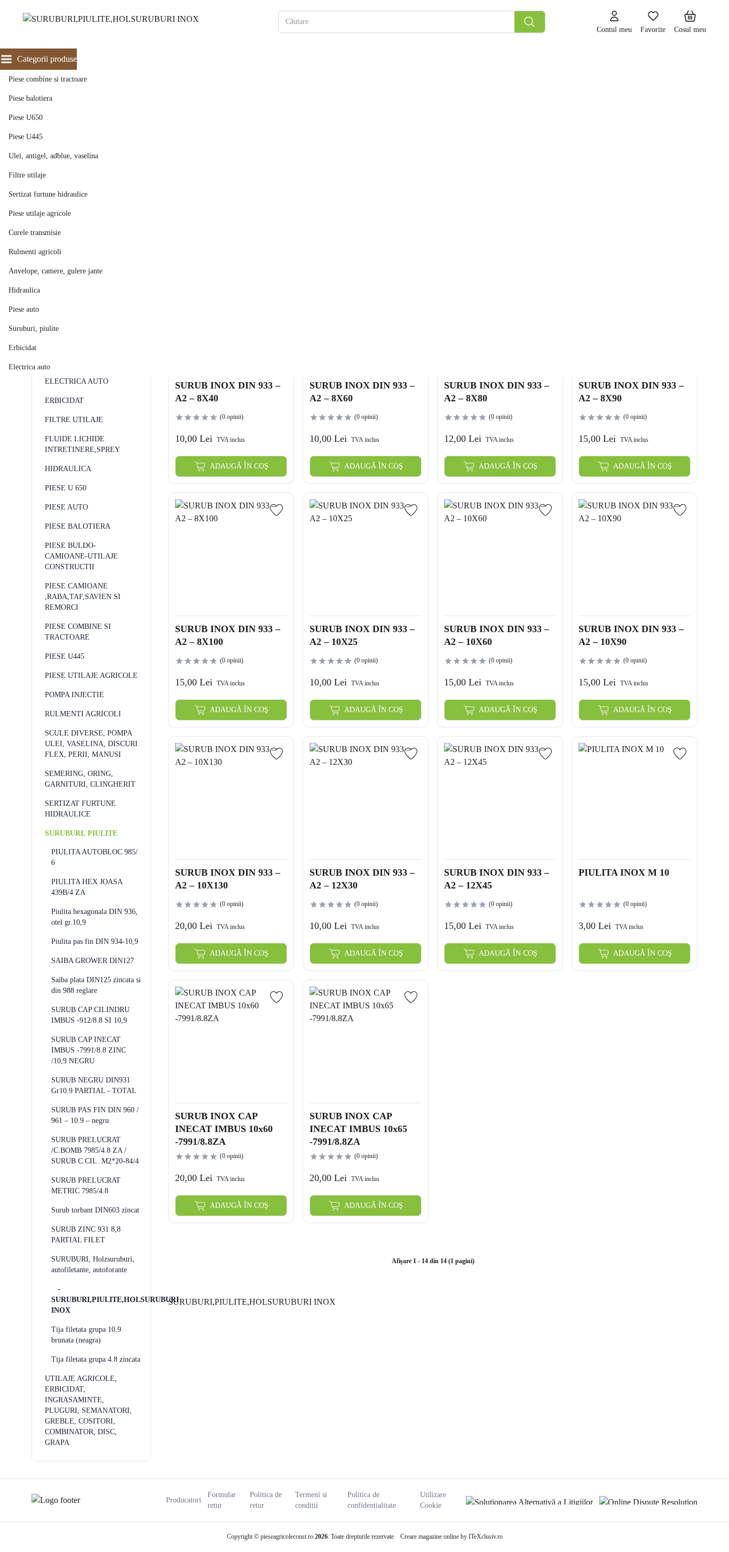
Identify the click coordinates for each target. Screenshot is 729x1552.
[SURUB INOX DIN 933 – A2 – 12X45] (500, 799)
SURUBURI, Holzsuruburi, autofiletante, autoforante (92, 1264)
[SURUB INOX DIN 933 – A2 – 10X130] (231, 799)
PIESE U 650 (65, 488)
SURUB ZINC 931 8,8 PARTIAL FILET (86, 1234)
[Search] (529, 22)
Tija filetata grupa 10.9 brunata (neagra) (86, 1334)
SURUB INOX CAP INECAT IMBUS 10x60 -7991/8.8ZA (224, 1128)
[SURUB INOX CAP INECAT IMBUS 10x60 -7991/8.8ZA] (231, 1042)
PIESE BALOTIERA (77, 526)
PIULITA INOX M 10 (624, 872)
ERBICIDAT (64, 401)
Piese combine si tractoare (48, 79)
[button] (690, 22)
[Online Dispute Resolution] (648, 1500)
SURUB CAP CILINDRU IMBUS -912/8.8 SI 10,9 (90, 1015)
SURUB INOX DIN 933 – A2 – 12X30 (362, 879)
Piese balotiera (30, 98)
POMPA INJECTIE (74, 695)
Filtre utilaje (27, 175)
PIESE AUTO (66, 507)
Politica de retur (266, 1500)
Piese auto (24, 309)
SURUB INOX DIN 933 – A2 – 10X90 (631, 635)
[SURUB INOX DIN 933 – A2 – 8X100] (231, 555)
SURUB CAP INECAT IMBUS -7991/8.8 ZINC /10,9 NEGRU (88, 1050)
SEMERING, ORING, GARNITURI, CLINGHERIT (90, 779)
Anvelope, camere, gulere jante (55, 271)
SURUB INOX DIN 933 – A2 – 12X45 (496, 879)
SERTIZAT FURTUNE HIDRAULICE (80, 808)
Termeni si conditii (311, 1500)
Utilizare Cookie (433, 1500)
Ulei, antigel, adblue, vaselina (53, 156)
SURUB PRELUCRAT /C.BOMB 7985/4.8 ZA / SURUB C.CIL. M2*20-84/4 (95, 1150)
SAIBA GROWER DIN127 (92, 961)
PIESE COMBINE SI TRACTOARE (78, 632)
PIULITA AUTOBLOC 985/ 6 (94, 857)
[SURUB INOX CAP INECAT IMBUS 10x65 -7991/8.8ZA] (366, 1042)
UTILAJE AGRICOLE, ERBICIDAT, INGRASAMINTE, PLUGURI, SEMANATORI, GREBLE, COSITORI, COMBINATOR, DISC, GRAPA (88, 1410)
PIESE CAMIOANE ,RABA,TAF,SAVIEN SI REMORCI (83, 596)
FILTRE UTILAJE (74, 420)
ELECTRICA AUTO (76, 381)
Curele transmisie (35, 233)
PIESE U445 (64, 656)
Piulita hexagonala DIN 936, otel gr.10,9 (94, 917)
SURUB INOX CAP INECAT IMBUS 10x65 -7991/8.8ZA (358, 1128)
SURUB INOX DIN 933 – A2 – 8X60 (362, 391)
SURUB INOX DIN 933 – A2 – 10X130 (227, 879)
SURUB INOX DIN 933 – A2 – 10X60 (496, 635)
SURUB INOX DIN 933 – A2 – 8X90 (631, 391)
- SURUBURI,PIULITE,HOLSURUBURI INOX (96, 1299)
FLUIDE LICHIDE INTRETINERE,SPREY (82, 444)
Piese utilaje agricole (40, 213)
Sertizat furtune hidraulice (48, 194)
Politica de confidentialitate (371, 1500)
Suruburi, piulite (34, 329)
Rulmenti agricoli (35, 252)
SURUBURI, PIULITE (81, 833)
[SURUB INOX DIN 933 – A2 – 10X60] (500, 555)
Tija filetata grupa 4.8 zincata (95, 1359)
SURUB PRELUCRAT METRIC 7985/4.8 (86, 1185)
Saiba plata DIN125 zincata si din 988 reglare (96, 985)
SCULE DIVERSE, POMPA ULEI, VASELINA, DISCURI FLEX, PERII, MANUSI (91, 743)
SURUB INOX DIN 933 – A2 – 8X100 (227, 635)
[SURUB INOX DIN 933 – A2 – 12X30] (366, 799)
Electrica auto (29, 367)
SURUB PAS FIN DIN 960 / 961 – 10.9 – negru (95, 1115)
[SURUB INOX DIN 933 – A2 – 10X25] (366, 555)
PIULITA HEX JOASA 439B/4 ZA (86, 887)
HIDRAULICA (68, 469)
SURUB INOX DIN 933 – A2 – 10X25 (362, 635)
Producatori (183, 1500)
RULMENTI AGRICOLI (83, 714)
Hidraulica (24, 290)
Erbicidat (22, 348)
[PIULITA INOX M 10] (635, 799)
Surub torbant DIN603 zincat (95, 1210)
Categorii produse (47, 58)
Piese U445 (26, 137)
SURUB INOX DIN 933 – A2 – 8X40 (227, 391)
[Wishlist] (276, 510)
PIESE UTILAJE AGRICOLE (91, 676)
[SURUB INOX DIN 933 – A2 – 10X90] (635, 555)
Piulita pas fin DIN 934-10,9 (94, 941)
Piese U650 (26, 118)
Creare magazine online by (451, 1536)
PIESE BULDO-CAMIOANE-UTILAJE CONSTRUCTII (81, 556)
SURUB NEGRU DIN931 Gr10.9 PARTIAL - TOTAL (94, 1085)
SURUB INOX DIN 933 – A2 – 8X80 (496, 391)
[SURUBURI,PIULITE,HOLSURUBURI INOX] (124, 22)
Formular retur (222, 1500)
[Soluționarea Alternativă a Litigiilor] (529, 1500)
